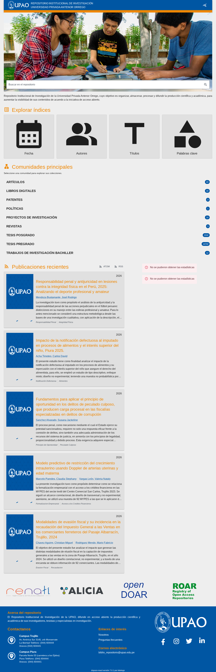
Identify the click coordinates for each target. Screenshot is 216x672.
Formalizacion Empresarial (47, 504)
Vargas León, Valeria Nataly (95, 479)
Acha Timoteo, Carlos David (51, 356)
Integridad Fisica (66, 322)
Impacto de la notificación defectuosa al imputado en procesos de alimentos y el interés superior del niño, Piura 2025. (77, 345)
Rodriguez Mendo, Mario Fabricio (94, 542)
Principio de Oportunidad (46, 445)
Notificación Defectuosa (46, 381)
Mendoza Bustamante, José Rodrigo (56, 297)
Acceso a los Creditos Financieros (76, 504)
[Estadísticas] (204, 5)
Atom (106, 266)
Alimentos (63, 381)
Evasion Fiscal (42, 568)
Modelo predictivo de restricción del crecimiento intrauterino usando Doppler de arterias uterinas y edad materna (77, 468)
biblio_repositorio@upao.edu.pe (117, 652)
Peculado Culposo (68, 445)
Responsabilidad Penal (46, 322)
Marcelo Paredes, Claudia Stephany (56, 479)
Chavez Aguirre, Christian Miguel (54, 542)
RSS (121, 266)
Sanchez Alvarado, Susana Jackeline (57, 420)
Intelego (121, 670)
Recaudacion (57, 568)
